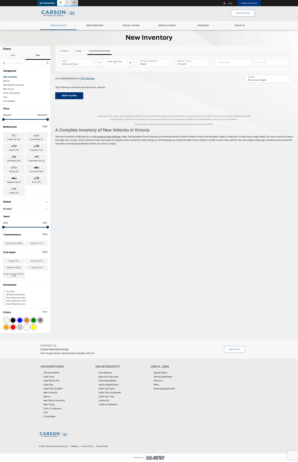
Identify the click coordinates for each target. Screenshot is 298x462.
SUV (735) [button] (36, 182)
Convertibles (9, 101)
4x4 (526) (10, 291)
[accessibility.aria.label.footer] (155, 458)
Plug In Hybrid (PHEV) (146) (13, 275)
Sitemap (75, 446)
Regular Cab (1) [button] (13, 182)
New (38, 55)
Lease (78, 51)
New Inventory (10, 77)
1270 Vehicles (87, 79)
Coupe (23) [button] (14, 150)
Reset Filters (69, 96)
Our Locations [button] (243, 13)
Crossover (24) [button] (36, 150)
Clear (44, 126)
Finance (64, 51)
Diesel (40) (14, 261)
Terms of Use (87, 446)
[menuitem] (58, 25)
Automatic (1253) (14, 243)
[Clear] (47, 63)
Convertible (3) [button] (36, 139)
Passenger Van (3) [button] (37, 161)
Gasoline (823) (14, 267)
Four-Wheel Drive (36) (15, 298)
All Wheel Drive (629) (15, 295)
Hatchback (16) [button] (13, 161)
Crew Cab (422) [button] (36, 171)
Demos (6, 81)
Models (7, 209)
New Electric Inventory (13, 85)
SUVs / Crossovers (11, 93)
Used (12, 55)
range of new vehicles (108, 137)
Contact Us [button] (234, 349)
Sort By (251, 77)
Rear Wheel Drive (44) (15, 304)
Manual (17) (36, 243)
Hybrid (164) (37, 267)
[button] (47, 3)
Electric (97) (37, 261)
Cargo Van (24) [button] (13, 139)
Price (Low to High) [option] (257, 80)
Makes (7, 202)
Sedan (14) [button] (14, 193)
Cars (5, 97)
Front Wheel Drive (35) (16, 301)
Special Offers (130, 25)
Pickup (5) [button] (13, 171)
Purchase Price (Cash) (99, 51)
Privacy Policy (102, 446)
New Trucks (8, 89)
